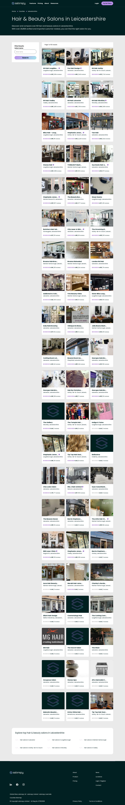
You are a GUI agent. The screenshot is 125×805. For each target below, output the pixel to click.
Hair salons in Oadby (91, 748)
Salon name (19, 48)
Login (97, 3)
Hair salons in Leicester (27, 740)
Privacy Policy (77, 801)
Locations (99, 777)
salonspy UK (22, 794)
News (97, 772)
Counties (22, 11)
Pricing (40, 3)
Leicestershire (32, 11)
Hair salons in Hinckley (59, 748)
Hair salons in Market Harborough (95, 740)
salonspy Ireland (32, 794)
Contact (98, 785)
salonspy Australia (45, 794)
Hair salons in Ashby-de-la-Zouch (31, 748)
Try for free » (107, 3)
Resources (54, 3)
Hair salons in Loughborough (61, 740)
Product (75, 777)
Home (14, 11)
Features (33, 3)
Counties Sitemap (16, 798)
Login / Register (101, 781)
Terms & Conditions (95, 801)
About (46, 3)
